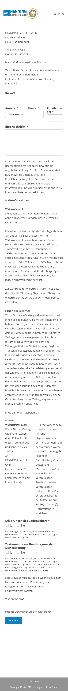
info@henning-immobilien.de (29, 62)
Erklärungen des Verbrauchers (27, 521)
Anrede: (11, 108)
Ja (11, 525)
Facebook (34, 681)
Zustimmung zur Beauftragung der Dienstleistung (29, 546)
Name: (33, 108)
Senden (13, 620)
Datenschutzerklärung (31, 192)
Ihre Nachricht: (17, 127)
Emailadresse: (55, 110)
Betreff (11, 93)
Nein (24, 525)
